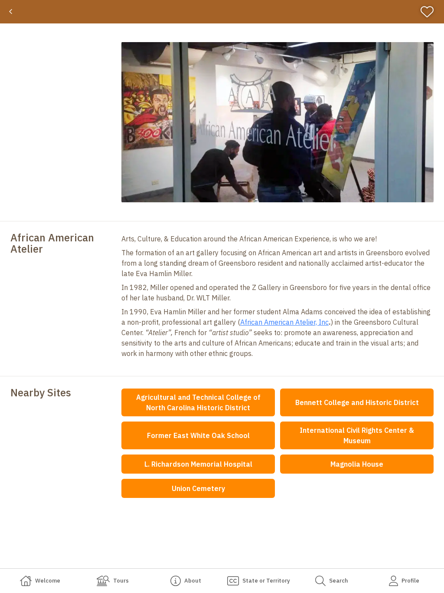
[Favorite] (431, 12)
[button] (277, 122)
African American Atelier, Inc (284, 322)
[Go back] (10, 11)
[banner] (222, 11)
